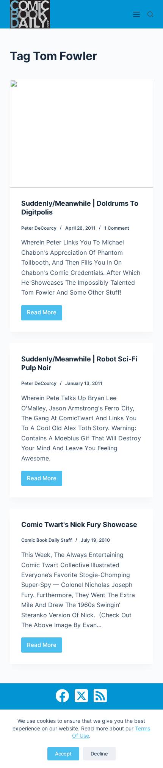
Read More (44, 314)
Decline (99, 754)
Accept (63, 754)
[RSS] (100, 695)
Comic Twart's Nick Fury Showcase (79, 524)
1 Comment (116, 228)
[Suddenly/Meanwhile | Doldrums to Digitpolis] (81, 134)
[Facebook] (62, 695)
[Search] (150, 14)
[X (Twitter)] (81, 695)
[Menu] (136, 14)
